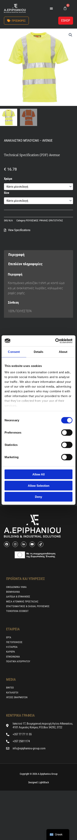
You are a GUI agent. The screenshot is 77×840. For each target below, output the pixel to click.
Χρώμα (8, 178)
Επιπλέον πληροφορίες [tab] (25, 264)
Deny (38, 496)
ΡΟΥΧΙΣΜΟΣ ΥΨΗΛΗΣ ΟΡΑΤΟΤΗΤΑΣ (44, 220)
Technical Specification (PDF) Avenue (32, 155)
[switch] (66, 432)
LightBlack (43, 782)
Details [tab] (38, 351)
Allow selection (38, 485)
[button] (51, 8)
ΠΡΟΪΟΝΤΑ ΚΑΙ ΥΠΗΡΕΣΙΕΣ (25, 579)
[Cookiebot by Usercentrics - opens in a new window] (55, 340)
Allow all (38, 474)
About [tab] (63, 351)
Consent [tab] (14, 351)
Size (6, 193)
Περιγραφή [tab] (16, 254)
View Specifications (19, 230)
